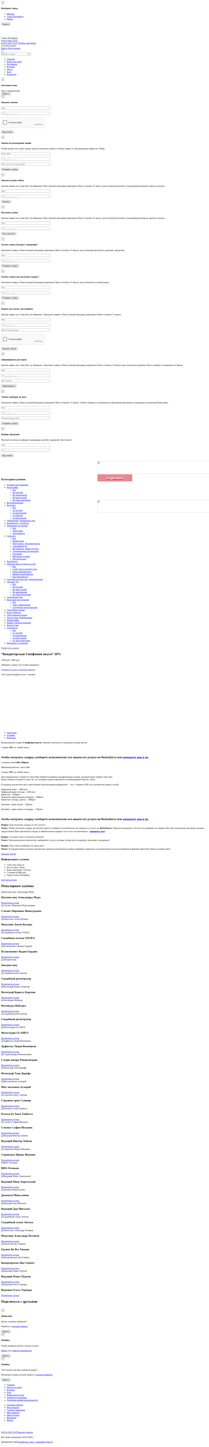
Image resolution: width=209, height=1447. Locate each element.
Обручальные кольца (17, 615)
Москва (10, 14)
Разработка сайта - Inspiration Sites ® (35, 1442)
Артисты (11, 536)
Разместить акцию (10, 648)
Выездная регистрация (18, 600)
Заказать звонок (25, 1432)
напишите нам (97, 831)
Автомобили (19, 533)
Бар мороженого (20, 577)
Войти (4, 48)
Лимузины (18, 531)
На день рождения (21, 500)
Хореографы (13, 620)
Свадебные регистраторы (25, 607)
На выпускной (20, 497)
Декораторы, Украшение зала (21, 520)
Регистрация (14, 48)
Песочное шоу (19, 559)
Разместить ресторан (17, 1397)
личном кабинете (44, 1375)
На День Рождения (22, 594)
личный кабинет (20, 1326)
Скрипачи (17, 554)
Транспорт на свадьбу (17, 526)
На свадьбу (18, 492)
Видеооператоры (15, 503)
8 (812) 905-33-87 (9, 40)
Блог (9, 72)
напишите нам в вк (135, 757)
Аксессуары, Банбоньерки (19, 617)
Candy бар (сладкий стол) (25, 569)
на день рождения (21, 640)
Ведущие (11, 505)
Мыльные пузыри (21, 556)
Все (14, 490)
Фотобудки (12, 561)
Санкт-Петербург (15, 16)
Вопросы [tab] (11, 738)
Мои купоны (13, 1415)
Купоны (11, 67)
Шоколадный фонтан (23, 574)
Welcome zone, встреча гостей (21, 564)
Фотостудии (13, 625)
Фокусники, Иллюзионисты (26, 543)
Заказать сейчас (8, 854)
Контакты (11, 74)
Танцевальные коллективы (26, 551)
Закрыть (5, 24)
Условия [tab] (11, 735)
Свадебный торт (15, 597)
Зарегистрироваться (22, 1350)
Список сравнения (16, 1410)
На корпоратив (20, 495)
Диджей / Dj (13, 582)
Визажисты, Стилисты (18, 523)
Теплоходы (12, 628)
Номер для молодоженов (19, 623)
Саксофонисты (20, 546)
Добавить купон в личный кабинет (18, 669)
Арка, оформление (22, 605)
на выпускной (19, 518)
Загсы (10, 69)
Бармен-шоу (18, 541)
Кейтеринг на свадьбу (17, 643)
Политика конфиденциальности (22, 1400)
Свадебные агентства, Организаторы (25, 579)
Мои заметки (13, 1412)
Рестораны (12, 64)
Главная (11, 59)
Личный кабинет (15, 1405)
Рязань (10, 19)
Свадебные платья (16, 610)
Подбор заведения (27, 43)
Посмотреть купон (10, 903)
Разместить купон (15, 1395)
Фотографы (12, 487)
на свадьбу (18, 510)
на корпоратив (20, 513)
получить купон (9, 880)
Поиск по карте (14, 61)
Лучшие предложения (17, 485)
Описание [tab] (12, 732)
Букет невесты (14, 612)
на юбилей (18, 515)
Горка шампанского (22, 571)
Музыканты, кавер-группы (26, 548)
